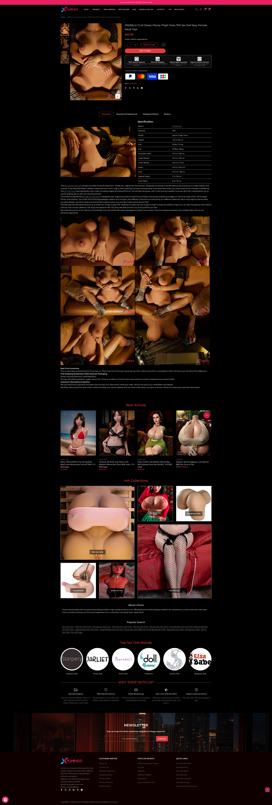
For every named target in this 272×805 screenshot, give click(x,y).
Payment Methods (107, 771)
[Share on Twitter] (130, 88)
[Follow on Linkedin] (74, 790)
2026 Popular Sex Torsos (148, 763)
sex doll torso (69, 191)
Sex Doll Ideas (182, 771)
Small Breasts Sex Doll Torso (181, 627)
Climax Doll (177, 126)
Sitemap (141, 771)
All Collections (182, 767)
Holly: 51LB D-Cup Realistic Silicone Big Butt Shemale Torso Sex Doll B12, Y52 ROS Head (155, 464)
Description (106, 114)
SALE (134, 9)
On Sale (141, 767)
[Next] (118, 62)
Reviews (167, 114)
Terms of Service (106, 782)
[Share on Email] (142, 88)
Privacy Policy (105, 779)
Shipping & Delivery (150, 114)
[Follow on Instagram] (70, 790)
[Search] (196, 9)
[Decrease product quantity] (126, 45)
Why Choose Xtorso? (146, 782)
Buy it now (145, 51)
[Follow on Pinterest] (78, 790)
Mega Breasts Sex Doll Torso (112, 630)
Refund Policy (105, 786)
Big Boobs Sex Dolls (175, 630)
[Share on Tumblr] (138, 88)
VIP (170, 9)
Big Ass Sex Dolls (159, 630)
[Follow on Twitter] (66, 790)
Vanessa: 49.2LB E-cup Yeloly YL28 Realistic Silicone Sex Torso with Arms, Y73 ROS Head (116, 464)
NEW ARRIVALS (109, 9)
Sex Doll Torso (68, 627)
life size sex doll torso (73, 186)
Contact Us (104, 767)
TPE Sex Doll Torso (140, 627)
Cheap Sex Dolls (131, 630)
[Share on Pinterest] (134, 88)
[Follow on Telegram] (82, 790)
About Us (103, 763)
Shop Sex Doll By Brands (186, 786)
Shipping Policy (105, 775)
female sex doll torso (91, 197)
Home (63, 17)
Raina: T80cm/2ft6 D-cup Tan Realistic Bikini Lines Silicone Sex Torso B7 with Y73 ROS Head (78, 464)
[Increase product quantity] (135, 45)
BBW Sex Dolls (144, 630)
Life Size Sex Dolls (192, 630)
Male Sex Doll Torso (83, 627)
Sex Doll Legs (76, 632)
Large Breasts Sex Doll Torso (87, 630)
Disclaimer (142, 779)
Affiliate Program (145, 775)
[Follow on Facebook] (61, 790)
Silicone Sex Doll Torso (158, 627)
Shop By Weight (183, 782)
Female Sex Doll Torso (101, 627)
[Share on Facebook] (126, 88)
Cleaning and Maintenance (126, 114)
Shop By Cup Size (183, 779)
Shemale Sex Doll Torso (122, 627)
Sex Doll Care (181, 775)
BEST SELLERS (123, 9)
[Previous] (74, 62)
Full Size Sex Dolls (183, 763)
